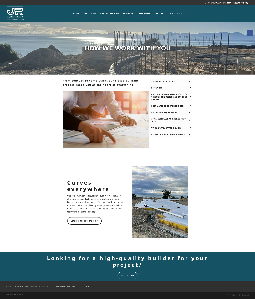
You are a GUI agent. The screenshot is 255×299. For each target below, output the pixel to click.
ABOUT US (88, 13)
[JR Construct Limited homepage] (30, 13)
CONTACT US (175, 13)
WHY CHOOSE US (108, 13)
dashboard (20, 295)
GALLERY (160, 13)
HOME (76, 13)
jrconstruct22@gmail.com (219, 2)
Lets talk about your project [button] (84, 220)
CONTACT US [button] (127, 275)
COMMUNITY (145, 13)
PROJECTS (128, 13)
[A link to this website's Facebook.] (250, 33)
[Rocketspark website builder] (237, 295)
